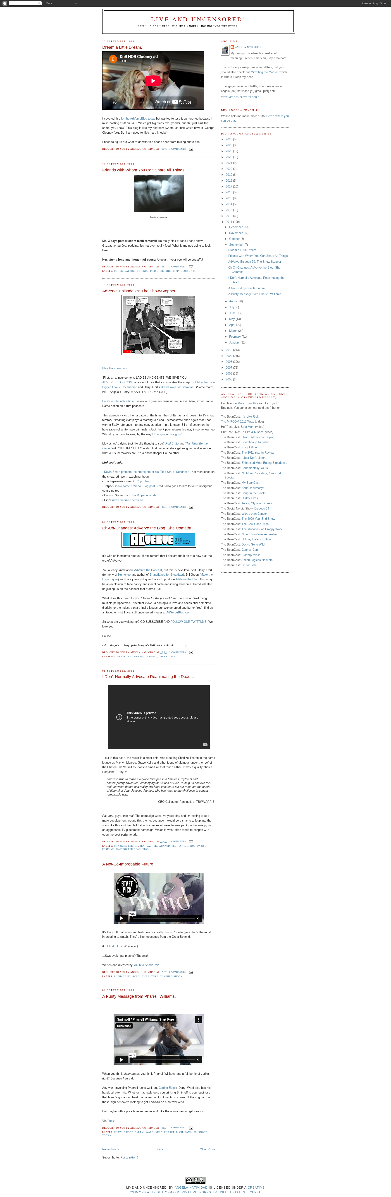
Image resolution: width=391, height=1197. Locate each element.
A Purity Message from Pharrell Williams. (139, 996)
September (236, 244)
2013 (229, 210)
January (235, 342)
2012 (229, 216)
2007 (229, 367)
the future (150, 976)
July (232, 307)
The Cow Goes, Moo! (255, 524)
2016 (229, 192)
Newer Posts (110, 1149)
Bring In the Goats (254, 493)
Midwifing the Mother (264, 72)
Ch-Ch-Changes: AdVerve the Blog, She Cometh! (146, 528)
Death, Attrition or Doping (258, 437)
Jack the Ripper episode (140, 495)
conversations (125, 270)
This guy (159, 434)
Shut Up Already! (253, 488)
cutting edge (123, 1132)
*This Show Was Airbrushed (260, 534)
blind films (122, 976)
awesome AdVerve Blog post (136, 486)
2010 (229, 350)
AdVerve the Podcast (148, 570)
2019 (229, 174)
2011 (229, 222)
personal (157, 270)
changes (151, 656)
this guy (174, 434)
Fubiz (111, 1120)
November (236, 233)
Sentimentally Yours (255, 468)
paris (201, 845)
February (235, 336)
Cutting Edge (167, 1087)
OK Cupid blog (140, 481)
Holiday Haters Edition (256, 539)
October (235, 238)
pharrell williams (178, 1132)
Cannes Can (250, 549)
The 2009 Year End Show (258, 518)
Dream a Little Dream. (122, 47)
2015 (229, 198)
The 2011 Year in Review (258, 452)
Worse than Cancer (254, 513)
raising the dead (128, 849)
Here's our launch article (118, 401)
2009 (229, 356)
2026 (229, 139)
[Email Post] (190, 148)
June (232, 313)
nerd (158, 1132)
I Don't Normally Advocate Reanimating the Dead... (148, 676)
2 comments (177, 1127)
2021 (229, 163)
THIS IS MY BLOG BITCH (181, 270)
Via (157, 965)
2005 (229, 379)
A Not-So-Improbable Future (127, 864)
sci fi (136, 976)
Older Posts (207, 1149)
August (234, 301)
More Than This (248, 403)
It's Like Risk (250, 416)
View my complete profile (240, 97)
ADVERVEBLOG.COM (117, 382)
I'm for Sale (249, 565)
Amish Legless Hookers (257, 560)
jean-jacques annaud (155, 845)
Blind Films (114, 946)
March (233, 330)
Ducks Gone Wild (253, 544)
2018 (229, 180)
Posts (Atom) (129, 1157)
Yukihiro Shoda (143, 965)
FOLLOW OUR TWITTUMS (189, 621)
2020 (229, 169)
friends (142, 270)
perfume (108, 849)
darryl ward (144, 1132)
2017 (229, 186)
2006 (229, 373)
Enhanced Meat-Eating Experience (264, 462)
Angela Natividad (248, 46)
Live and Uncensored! (198, 19)
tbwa (146, 849)
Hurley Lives (250, 498)
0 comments (177, 148)
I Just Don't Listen (253, 457)
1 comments (177, 971)
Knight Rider (250, 447)
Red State (172, 443)
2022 (229, 157)
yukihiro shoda (171, 976)
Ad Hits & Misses (252, 432)
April (232, 325)
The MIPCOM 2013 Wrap (237, 421)
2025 (229, 145)
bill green (135, 656)
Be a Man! (247, 426)
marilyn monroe (184, 845)
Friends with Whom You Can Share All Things (143, 170)
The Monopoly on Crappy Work (262, 529)
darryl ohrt (168, 656)
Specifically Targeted (255, 442)
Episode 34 (261, 508)
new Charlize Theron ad (127, 500)
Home (159, 1149)
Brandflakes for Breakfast (177, 387)
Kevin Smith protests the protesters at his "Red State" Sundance (146, 472)
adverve (120, 656)
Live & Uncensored (124, 387)
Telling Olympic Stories (257, 503)
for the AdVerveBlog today (138, 118)
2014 (229, 204)
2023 (229, 151)
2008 (229, 361)
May (232, 319)
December (236, 227)
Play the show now (114, 368)
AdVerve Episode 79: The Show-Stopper (138, 291)
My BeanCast (251, 482)
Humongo (124, 574)
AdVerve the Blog (186, 579)
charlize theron (126, 845)
